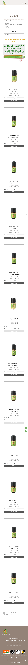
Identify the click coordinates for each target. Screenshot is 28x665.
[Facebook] (26, 428)
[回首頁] (5, 3)
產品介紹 (9, 20)
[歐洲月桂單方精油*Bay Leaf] (14, 76)
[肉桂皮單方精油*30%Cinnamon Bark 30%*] (14, 121)
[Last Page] (23, 613)
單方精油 (8, 27)
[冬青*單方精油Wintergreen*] (14, 304)
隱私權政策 (14, 657)
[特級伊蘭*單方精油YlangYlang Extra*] (14, 167)
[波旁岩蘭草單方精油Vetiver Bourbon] (14, 395)
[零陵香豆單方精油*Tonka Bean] (14, 578)
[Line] (26, 431)
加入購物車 (14, 100)
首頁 (6, 20)
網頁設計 (18, 662)
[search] (22, 3)
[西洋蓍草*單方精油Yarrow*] (14, 213)
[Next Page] (21, 613)
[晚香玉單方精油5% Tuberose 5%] (14, 532)
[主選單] (25, 3)
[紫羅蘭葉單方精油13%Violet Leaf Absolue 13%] (14, 350)
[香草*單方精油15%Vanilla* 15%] (14, 487)
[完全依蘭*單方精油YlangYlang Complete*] (14, 258)
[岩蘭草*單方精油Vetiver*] (14, 441)
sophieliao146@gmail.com (14, 645)
